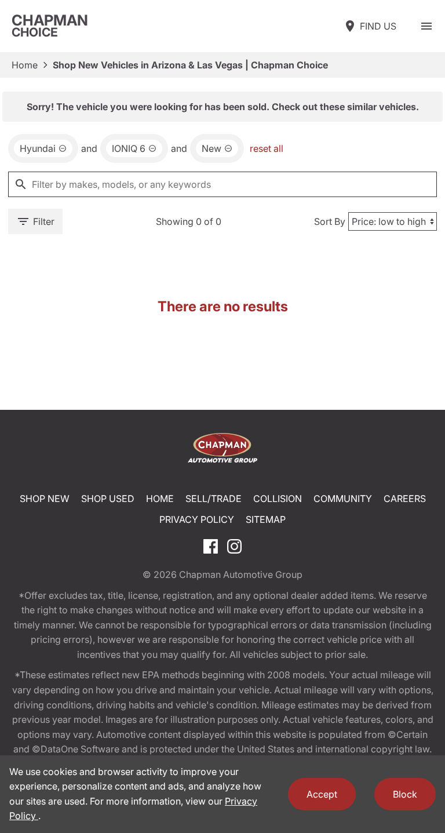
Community (342, 498)
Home (25, 65)
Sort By (329, 221)
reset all (266, 148)
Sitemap (266, 519)
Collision (277, 498)
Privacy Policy (196, 519)
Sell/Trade (213, 498)
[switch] (426, 26)
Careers (405, 498)
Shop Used (107, 498)
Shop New (45, 498)
